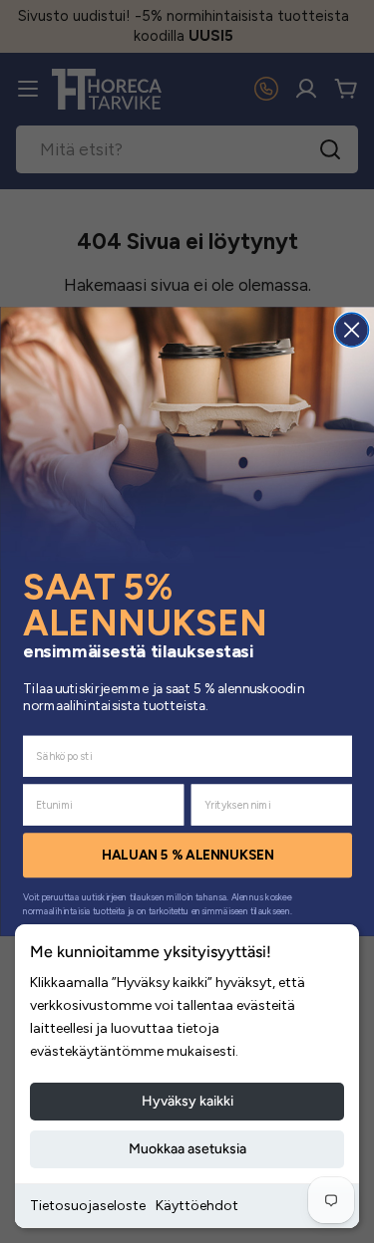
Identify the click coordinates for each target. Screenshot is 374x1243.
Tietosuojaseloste (88, 1205)
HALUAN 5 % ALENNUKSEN (187, 856)
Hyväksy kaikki (187, 1101)
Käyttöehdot (197, 1205)
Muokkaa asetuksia (187, 1148)
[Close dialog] (351, 330)
